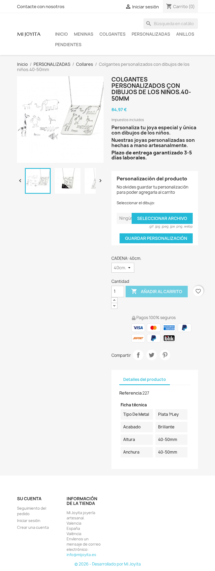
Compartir (138, 355)
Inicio (61, 34)
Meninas (83, 34)
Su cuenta (29, 499)
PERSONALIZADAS (151, 34)
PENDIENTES (68, 44)
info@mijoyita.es (81, 554)
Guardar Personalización (156, 238)
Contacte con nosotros (40, 6)
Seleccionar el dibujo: (136, 202)
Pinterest (165, 355)
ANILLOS (185, 34)
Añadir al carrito (156, 291)
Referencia (130, 393)
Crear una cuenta (33, 527)
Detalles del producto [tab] (144, 379)
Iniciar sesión (28, 520)
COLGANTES (112, 34)
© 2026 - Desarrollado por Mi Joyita (107, 564)
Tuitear (151, 355)
